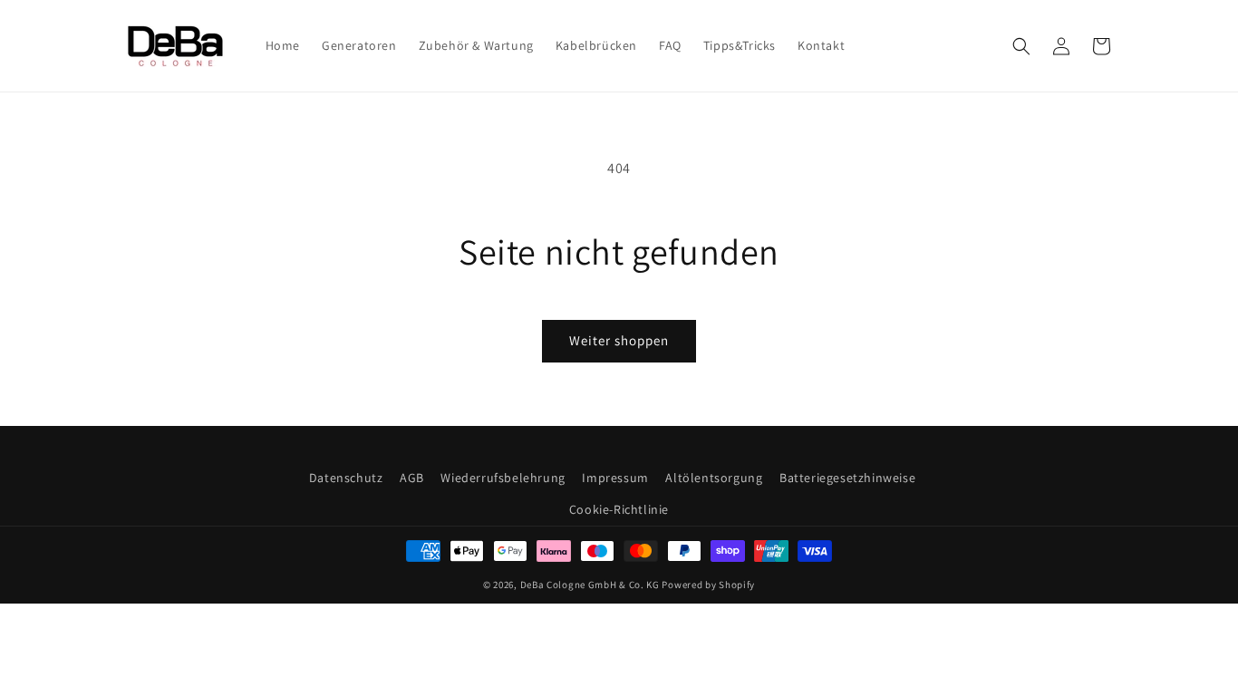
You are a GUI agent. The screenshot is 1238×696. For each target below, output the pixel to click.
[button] (1021, 46)
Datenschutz (346, 477)
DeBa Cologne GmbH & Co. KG (590, 584)
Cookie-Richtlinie (619, 509)
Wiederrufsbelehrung (502, 477)
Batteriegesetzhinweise (847, 477)
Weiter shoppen (619, 340)
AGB (412, 477)
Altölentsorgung (713, 477)
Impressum (615, 477)
